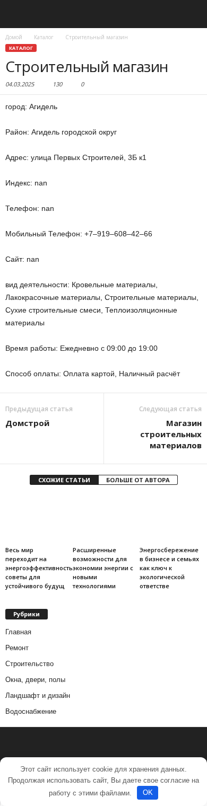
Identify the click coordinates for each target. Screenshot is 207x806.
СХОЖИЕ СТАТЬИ (64, 480)
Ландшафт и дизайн (37, 695)
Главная (18, 632)
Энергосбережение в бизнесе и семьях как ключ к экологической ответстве (169, 568)
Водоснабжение (30, 711)
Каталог (21, 48)
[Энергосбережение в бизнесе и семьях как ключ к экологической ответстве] (171, 519)
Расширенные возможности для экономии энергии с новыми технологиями (103, 568)
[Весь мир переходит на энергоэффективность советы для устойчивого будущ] (36, 519)
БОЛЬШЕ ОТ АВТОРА (138, 480)
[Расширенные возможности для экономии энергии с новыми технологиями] (104, 519)
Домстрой (27, 423)
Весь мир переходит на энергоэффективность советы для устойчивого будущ (39, 568)
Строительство (29, 664)
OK (148, 792)
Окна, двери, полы (35, 680)
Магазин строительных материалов (171, 434)
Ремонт (17, 648)
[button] (190, 14)
